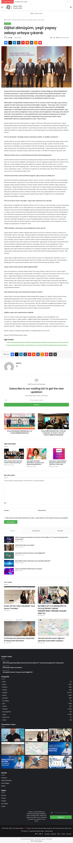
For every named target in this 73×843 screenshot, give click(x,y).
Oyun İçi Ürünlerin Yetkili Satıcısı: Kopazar (28, 569)
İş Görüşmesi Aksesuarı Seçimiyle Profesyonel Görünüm (19, 639)
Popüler (12, 531)
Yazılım (4, 720)
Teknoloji (14, 19)
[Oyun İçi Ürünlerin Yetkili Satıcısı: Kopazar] (9, 571)
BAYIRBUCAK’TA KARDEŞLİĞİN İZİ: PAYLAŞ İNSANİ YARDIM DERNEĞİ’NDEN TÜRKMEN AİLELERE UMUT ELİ (44, 1)
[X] (10, 42)
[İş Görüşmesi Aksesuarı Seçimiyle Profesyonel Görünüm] (19, 627)
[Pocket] (40, 42)
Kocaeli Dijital (42, 828)
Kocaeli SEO (59, 828)
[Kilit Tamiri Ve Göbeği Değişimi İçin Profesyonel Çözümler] (36, 762)
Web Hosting (49, 831)
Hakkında (53, 834)
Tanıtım (4, 706)
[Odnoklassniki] (36, 42)
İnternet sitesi (42, 510)
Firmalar (4, 690)
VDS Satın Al (24, 831)
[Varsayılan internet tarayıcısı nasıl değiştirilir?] (9, 555)
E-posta (6, 510)
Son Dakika (5, 700)
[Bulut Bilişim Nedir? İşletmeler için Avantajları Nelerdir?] (9, 563)
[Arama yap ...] (71, 8)
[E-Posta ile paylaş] (51, 354)
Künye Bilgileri (5, 783)
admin (9, 37)
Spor (3, 703)
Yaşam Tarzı (5, 717)
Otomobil (4, 698)
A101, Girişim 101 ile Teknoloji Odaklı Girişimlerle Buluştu (13, 462)
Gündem (4, 692)
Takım (58, 834)
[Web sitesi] (17, 366)
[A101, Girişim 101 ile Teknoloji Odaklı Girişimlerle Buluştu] (14, 453)
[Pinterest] (23, 42)
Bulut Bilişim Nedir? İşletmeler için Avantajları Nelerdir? (33, 561)
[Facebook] (6, 42)
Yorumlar (60, 531)
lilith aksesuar (38, 841)
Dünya (4, 684)
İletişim (3, 786)
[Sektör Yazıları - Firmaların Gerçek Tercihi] (14, 7)
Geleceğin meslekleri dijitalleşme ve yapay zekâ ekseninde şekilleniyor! (35, 462)
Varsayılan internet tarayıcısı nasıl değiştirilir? (30, 553)
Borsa (4, 681)
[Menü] (2, 8)
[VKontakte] (31, 42)
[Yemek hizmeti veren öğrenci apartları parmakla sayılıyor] (53, 627)
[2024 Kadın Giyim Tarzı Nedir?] (9, 547)
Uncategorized (6, 711)
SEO (54, 828)
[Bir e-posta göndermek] (11, 37)
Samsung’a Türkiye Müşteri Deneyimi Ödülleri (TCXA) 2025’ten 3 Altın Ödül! (58, 462)
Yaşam (4, 714)
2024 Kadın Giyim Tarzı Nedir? (25, 545)
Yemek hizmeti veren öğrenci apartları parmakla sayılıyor (51, 639)
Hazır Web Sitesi (66, 828)
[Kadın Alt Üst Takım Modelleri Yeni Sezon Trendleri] (19, 595)
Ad (5, 503)
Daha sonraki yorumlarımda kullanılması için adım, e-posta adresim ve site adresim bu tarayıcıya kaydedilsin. (37, 518)
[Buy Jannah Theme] (37, 13)
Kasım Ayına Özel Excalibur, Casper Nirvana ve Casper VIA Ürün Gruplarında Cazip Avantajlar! (37, 345)
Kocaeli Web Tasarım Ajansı (36, 831)
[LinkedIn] (14, 42)
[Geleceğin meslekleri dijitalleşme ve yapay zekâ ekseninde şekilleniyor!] (36, 453)
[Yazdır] (55, 354)
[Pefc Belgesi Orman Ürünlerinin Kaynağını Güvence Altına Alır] (60, 762)
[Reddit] (27, 42)
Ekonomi (4, 687)
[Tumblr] (18, 42)
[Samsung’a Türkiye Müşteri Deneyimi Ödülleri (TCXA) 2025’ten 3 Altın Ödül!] (59, 453)
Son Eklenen (36, 531)
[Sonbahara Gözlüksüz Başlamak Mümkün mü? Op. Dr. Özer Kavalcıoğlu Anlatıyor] (12, 735)
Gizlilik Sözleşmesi (6, 780)
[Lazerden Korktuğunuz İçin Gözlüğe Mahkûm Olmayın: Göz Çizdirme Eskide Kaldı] (60, 748)
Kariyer (4, 695)
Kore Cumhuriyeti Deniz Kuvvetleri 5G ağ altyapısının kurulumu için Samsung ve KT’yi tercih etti (37, 342)
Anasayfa (8, 19)
